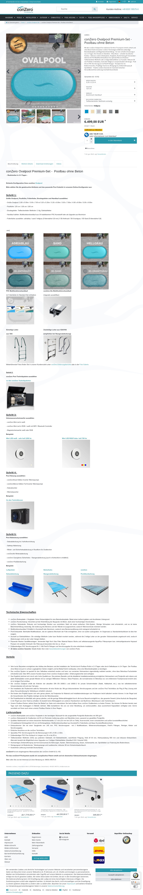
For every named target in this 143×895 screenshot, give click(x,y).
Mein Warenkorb (38, 843)
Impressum (8, 843)
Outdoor (44, 17)
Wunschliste (90, 148)
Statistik (25, 890)
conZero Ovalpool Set (33, 22)
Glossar (7, 862)
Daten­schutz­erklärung (56, 886)
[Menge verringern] (91, 142)
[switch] (135, 886)
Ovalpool (38, 183)
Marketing (37, 890)
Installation (31, 17)
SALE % (126, 17)
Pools (19, 17)
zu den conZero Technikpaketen (18, 381)
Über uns (7, 859)
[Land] (119, 1)
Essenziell (13, 890)
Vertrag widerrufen (41, 858)
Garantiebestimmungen (57, 649)
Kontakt (7, 840)
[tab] (13, 164)
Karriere (7, 856)
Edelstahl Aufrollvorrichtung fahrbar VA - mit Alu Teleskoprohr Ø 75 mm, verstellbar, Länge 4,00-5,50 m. (87, 811)
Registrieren (36, 837)
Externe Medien (52, 890)
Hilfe (33, 851)
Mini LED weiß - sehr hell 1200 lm (18, 438)
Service (134, 17)
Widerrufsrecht (10, 845)
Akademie (9, 17)
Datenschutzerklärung (12, 851)
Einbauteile (56, 17)
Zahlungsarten (37, 845)
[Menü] (139, 873)
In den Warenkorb (115, 140)
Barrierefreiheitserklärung (14, 853)
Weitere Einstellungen (14, 892)
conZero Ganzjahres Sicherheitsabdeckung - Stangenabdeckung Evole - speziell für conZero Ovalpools (20, 811)
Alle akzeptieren (116, 870)
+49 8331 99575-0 (130, 9)
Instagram (65, 839)
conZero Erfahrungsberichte (61, 364)
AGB (6, 837)
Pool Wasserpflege (96, 17)
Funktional (76, 890)
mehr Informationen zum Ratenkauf (102, 136)
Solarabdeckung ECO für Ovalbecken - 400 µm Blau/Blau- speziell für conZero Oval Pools (54, 810)
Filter (82, 17)
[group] (21, 793)
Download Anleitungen (44, 164)
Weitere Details (27, 164)
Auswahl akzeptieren (116, 875)
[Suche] (95, 9)
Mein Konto (36, 840)
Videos (58, 164)
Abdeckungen (114, 17)
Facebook (64, 837)
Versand (35, 848)
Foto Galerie (84, 364)
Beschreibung (13, 164)
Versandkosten (101, 154)
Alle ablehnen (116, 879)
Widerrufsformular (11, 848)
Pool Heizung (70, 17)
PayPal (65, 890)
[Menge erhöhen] (91, 138)
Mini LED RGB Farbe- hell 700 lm (74, 438)
